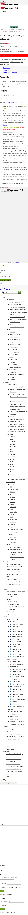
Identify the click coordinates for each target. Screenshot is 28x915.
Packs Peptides (10, 612)
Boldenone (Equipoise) (16, 387)
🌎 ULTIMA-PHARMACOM (17, 656)
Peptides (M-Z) (10, 482)
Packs (5, 589)
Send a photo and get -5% (17, 724)
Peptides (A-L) (10, 434)
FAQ (7, 756)
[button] (14, 846)
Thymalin (12, 524)
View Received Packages (17, 721)
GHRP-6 (12, 464)
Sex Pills (12, 379)
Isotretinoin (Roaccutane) (17, 374)
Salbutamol (13, 362)
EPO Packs (9, 596)
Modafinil (12, 377)
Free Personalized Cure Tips (14, 754)
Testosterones (10, 416)
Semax (12, 514)
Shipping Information (16, 711)
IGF (11, 474)
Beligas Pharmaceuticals (17, 29)
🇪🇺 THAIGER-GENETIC (16, 636)
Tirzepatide (13, 522)
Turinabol (12, 324)
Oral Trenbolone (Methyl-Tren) (18, 319)
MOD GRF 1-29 (14, 489)
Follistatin (12, 457)
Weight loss (9, 357)
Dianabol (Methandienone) (17, 307)
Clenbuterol (13, 359)
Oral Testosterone (15, 322)
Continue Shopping (5, 280)
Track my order (14, 719)
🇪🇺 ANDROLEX (14, 621)
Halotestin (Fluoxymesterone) (18, 309)
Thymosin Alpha (14, 527)
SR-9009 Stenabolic (15, 352)
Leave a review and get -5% (14, 766)
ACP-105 (12, 332)
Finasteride (13, 372)
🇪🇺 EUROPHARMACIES (16, 624)
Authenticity (13, 714)
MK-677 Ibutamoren (15, 342)
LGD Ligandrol (14, 337)
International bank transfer (14, 739)
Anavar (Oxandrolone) (16, 304)
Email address (4, 901)
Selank (12, 509)
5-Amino (12, 436)
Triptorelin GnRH (14, 532)
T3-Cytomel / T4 (14, 364)
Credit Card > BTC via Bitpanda (15, 734)
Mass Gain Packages (12, 601)
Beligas (5, 125)
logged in (10, 102)
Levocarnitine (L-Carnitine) (17, 479)
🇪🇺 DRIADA (13, 629)
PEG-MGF (12, 499)
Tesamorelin (13, 519)
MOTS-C (12, 492)
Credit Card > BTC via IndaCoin (15, 736)
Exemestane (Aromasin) (13, 572)
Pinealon (12, 502)
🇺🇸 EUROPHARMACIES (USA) (18, 669)
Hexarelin (12, 469)
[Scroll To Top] (1, 284)
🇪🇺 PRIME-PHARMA (15, 641)
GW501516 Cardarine (16, 334)
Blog (7, 776)
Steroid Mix (13, 414)
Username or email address (8, 877)
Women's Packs (10, 609)
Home (1, 29)
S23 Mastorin (13, 347)
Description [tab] (6, 68)
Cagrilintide (13, 447)
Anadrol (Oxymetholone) (17, 302)
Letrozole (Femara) (11, 579)
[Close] (0, 268)
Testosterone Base (15, 421)
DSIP (11, 452)
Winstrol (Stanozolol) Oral (17, 327)
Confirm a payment (12, 729)
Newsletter (9, 774)
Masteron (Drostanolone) (17, 394)
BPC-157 (12, 444)
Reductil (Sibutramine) (16, 367)
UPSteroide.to (17, 262)
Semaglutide (13, 512)
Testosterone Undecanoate (17, 431)
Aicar (11, 439)
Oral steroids (10, 299)
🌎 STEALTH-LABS (15, 654)
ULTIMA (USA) (14, 666)
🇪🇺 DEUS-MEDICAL (15, 626)
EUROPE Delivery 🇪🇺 (12, 619)
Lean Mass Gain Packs (12, 604)
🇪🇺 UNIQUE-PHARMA (16, 644)
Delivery (5, 616)
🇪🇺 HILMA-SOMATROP (16, 634)
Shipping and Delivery (12, 709)
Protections (6, 562)
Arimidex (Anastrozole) (13, 564)
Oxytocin (12, 497)
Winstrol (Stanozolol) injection (18, 411)
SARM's (8, 64)
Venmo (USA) (10, 749)
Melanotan (13, 484)
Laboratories (7, 29)
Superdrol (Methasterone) (17, 317)
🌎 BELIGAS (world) (15, 649)
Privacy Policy (14, 716)
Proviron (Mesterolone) (13, 584)
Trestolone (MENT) (15, 409)
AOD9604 (12, 441)
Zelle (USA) (9, 746)
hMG (7, 577)
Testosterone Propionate (17, 429)
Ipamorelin (13, 477)
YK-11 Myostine (14, 354)
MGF (11, 487)
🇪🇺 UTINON (13, 646)
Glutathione (13, 467)
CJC (11, 449)
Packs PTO (9, 614)
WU (7, 741)
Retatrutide (13, 507)
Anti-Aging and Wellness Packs (15, 591)
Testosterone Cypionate (17, 424)
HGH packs (9, 599)
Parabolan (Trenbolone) (16, 402)
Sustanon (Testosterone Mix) (18, 419)
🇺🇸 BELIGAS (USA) (15, 661)
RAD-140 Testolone (15, 344)
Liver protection (11, 587)
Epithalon (12, 454)
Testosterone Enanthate (17, 426)
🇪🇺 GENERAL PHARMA (16, 631)
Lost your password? (17, 887)
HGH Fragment (14, 472)
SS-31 (11, 517)
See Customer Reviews (13, 764)
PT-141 (12, 504)
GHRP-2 (12, 462)
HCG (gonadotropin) (12, 574)
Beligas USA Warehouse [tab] (10, 72)
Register (11, 894)
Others (8, 544)
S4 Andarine (13, 349)
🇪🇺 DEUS (12, 691)
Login (13, 912)
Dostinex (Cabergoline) (13, 569)
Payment (5, 726)
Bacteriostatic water (16, 549)
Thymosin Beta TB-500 (16, 529)
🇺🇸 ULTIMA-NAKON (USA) (17, 664)
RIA (7, 744)
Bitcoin (8, 731)
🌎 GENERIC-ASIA (15, 651)
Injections (6, 382)
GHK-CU (12, 459)
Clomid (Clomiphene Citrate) (14, 567)
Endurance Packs (11, 594)
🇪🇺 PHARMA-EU (14, 639)
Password (3, 883)
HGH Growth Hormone (16, 547)
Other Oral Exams (11, 369)
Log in (2, 891)
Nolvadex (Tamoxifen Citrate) (14, 582)
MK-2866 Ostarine (15, 62)
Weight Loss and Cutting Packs (15, 606)
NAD (11, 494)
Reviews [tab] (6, 70)
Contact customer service (13, 759)
